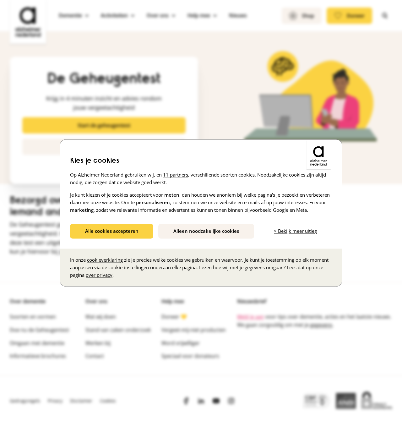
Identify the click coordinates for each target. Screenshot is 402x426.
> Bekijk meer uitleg (295, 231)
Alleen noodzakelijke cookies (206, 231)
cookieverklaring (105, 260)
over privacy (99, 275)
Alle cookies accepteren (112, 231)
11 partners (175, 175)
